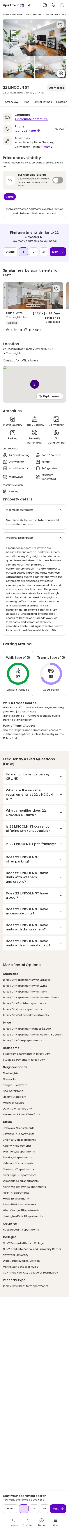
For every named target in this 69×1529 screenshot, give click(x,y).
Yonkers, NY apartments (18, 1169)
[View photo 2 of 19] (18, 67)
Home (6, 15)
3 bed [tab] (10, 196)
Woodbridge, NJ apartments (21, 1180)
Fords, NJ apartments (16, 1198)
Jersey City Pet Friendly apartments (26, 1015)
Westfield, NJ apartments (19, 1151)
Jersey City (52, 15)
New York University (15, 1254)
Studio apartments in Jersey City (24, 1059)
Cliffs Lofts (14, 313)
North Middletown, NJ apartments (24, 1186)
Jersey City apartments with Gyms (25, 985)
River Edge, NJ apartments (19, 1175)
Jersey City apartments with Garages (27, 979)
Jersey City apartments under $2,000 (27, 1028)
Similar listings (43, 101)
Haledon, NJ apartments (18, 1163)
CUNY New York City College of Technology (30, 1272)
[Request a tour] (62, 5)
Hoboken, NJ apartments (18, 1128)
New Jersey (18, 15)
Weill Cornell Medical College (21, 1260)
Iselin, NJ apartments (16, 1192)
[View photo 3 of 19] (50, 67)
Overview (11, 101)
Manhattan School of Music (20, 1266)
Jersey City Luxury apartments (22, 1009)
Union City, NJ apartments (19, 1139)
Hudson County (35, 15)
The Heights (10, 1073)
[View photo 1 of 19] (34, 37)
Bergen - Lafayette (15, 1085)
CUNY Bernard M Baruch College (23, 1243)
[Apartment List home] (16, 5)
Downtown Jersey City (17, 1108)
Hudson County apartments (21, 1229)
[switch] (34, 180)
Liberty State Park (14, 1096)
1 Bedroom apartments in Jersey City (26, 1053)
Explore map (52, 396)
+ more (46, 146)
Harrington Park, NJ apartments (23, 1216)
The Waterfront (13, 1090)
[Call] (53, 5)
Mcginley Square (13, 1102)
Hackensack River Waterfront (21, 1114)
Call (61, 128)
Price (26, 101)
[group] (33, 295)
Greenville (9, 1079)
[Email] (44, 5)
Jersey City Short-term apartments (25, 1285)
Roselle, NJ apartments (17, 1157)
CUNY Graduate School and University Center (32, 1249)
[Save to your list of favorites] (60, 24)
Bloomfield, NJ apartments (19, 1204)
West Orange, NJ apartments (21, 1210)
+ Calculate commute (31, 119)
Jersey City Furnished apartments (24, 1003)
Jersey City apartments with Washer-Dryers (31, 997)
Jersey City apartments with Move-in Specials (32, 1034)
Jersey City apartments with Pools (25, 991)
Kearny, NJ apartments (17, 1145)
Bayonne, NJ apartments (18, 1133)
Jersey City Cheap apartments (22, 1040)
